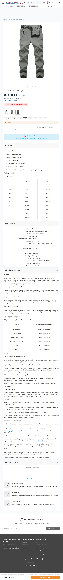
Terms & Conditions (27, 550)
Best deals (21, 6)
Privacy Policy (25, 548)
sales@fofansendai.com (9, 544)
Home (4, 19)
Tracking (38, 550)
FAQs (37, 542)
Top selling (10, 6)
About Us (24, 542)
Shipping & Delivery (41, 546)
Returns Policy (40, 548)
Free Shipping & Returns (10, 100)
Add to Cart (45, 578)
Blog (42, 6)
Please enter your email (10, 528)
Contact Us (41, 441)
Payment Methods (41, 544)
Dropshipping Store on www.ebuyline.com (16, 431)
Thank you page (40, 554)
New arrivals (33, 6)
